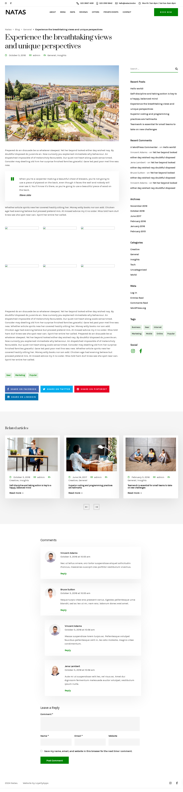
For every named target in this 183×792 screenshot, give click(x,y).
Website (113, 736)
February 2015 (138, 231)
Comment (46, 714)
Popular (33, 375)
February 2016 (138, 221)
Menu (63, 12)
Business (136, 327)
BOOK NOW (166, 12)
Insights (61, 55)
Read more (15, 493)
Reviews (83, 12)
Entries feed (137, 297)
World (133, 274)
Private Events (111, 12)
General (51, 55)
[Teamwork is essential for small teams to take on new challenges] (151, 454)
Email (78, 736)
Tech (133, 264)
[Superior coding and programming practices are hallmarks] (91, 454)
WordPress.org (138, 307)
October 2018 (137, 210)
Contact (127, 12)
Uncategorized (138, 269)
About (53, 12)
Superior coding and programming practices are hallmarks (90, 486)
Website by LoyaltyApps (35, 783)
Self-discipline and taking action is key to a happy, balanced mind (30, 486)
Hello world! (136, 88)
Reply (63, 573)
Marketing (20, 375)
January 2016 (137, 226)
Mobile (149, 333)
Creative (135, 249)
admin (36, 55)
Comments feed (139, 302)
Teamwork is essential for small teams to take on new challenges (150, 486)
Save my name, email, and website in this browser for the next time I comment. (88, 751)
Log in (133, 292)
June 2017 (135, 216)
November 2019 (138, 205)
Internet (158, 327)
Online (160, 333)
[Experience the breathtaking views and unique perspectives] (62, 106)
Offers (95, 12)
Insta (72, 12)
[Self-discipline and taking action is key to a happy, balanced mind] (32, 454)
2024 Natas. (11, 783)
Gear (8, 375)
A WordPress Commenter (144, 147)
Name (44, 736)
